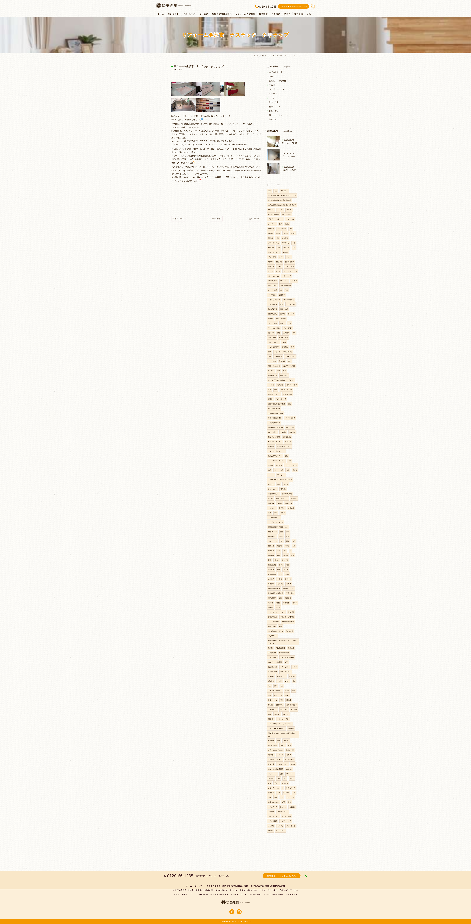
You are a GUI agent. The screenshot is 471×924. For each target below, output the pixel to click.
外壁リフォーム (281, 319)
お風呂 (287, 224)
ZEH (289, 361)
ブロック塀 (272, 257)
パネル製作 (272, 337)
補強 (287, 565)
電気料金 (271, 755)
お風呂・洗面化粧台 (277, 81)
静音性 (270, 705)
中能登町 (279, 262)
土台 (294, 546)
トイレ (272, 98)
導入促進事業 (289, 759)
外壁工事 (286, 247)
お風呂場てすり (291, 705)
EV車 (278, 371)
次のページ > (254, 218)
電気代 (282, 745)
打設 (281, 541)
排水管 (287, 546)
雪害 (269, 352)
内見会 (285, 252)
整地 (278, 333)
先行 (294, 541)
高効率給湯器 (280, 648)
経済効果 (291, 508)
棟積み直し (285, 243)
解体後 (282, 314)
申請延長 (288, 598)
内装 (294, 793)
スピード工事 (290, 826)
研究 (280, 574)
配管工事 (271, 546)
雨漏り (282, 323)
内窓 (286, 290)
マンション (290, 774)
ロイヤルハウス (282, 812)
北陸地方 (271, 579)
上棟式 (279, 266)
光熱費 (283, 513)
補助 (280, 598)
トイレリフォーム (274, 300)
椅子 (286, 662)
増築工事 (282, 295)
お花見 (278, 233)
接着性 (279, 681)
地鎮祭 (270, 262)
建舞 (269, 560)
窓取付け (271, 719)
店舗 (269, 714)
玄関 (287, 470)
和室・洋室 (273, 102)
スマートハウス (290, 356)
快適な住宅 (290, 750)
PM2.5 (288, 700)
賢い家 (270, 498)
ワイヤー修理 (278, 470)
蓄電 (275, 513)
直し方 (270, 271)
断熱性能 (271, 681)
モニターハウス (291, 385)
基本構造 (271, 555)
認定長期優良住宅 (274, 588)
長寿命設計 (272, 536)
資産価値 (283, 489)
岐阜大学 (271, 584)
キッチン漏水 (272, 672)
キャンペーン (272, 774)
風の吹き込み (272, 745)
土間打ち (286, 333)
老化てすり (284, 709)
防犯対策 (286, 793)
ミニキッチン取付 (283, 719)
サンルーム (284, 281)
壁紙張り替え (287, 394)
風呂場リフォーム (274, 394)
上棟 (284, 551)
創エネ (285, 484)
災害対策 (271, 812)
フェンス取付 (272, 304)
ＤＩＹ (294, 667)
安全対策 (285, 783)
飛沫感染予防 (272, 309)
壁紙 (281, 774)
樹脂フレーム (272, 532)
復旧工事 (291, 314)
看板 (275, 797)
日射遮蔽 (294, 498)
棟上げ (285, 555)
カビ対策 (271, 826)
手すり (276, 783)
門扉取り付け (272, 314)
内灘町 (270, 233)
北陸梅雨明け (289, 262)
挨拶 (280, 224)
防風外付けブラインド (275, 427)
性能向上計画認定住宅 (275, 593)
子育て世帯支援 (273, 622)
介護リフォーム (273, 788)
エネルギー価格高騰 (287, 617)
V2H (284, 371)
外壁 (277, 238)
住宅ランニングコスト (275, 750)
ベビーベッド (286, 276)
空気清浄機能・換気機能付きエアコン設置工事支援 (282, 641)
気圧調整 (271, 446)
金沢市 (293, 233)
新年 (292, 347)
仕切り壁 (280, 826)
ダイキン (282, 508)
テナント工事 (272, 821)
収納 (269, 783)
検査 (278, 569)
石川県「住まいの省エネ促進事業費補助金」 (281, 734)
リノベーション (282, 764)
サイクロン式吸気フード (276, 451)
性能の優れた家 (281, 399)
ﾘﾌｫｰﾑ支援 (289, 631)
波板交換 (285, 347)
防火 (293, 691)
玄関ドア (271, 333)
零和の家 (282, 361)
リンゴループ (289, 266)
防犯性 (270, 607)
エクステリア (272, 807)
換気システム (272, 700)
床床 (284, 778)
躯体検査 (285, 560)
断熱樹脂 (286, 603)
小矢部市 (294, 281)
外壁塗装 (271, 247)
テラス (281, 257)
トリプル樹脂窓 (290, 418)
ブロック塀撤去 (288, 300)
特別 (275, 390)
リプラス (280, 755)
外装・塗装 (273, 111)
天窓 (289, 323)
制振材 (287, 695)
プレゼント (281, 475)
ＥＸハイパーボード (275, 691)
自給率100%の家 (289, 366)
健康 (278, 484)
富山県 (285, 233)
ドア (278, 793)
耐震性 (287, 691)
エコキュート (281, 229)
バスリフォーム (273, 276)
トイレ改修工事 (273, 347)
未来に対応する (287, 494)
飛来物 (279, 503)
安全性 (278, 607)
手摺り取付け (272, 285)
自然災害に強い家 (274, 408)
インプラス (272, 295)
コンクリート (272, 541)
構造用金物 (272, 565)
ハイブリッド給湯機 (275, 662)
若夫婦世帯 (272, 598)
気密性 (287, 681)
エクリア (288, 442)
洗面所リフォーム (287, 390)
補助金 (288, 755)
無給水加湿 (288, 503)
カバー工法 (290, 797)
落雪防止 (271, 793)
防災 (289, 404)
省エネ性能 (272, 626)
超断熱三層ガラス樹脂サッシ (278, 527)
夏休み (270, 465)
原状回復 (294, 709)
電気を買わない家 (274, 366)
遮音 (294, 681)
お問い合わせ (286, 214)
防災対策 (271, 503)
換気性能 (292, 432)
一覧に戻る (216, 218)
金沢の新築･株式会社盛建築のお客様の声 (282, 205)
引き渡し (277, 714)
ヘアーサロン (284, 667)
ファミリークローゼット (276, 728)
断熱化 (270, 603)
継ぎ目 (281, 565)
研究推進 (288, 579)
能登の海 (279, 465)
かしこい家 (290, 427)
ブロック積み (287, 328)
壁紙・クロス (274, 106)
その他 (272, 85)
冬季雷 (279, 579)
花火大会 (280, 385)
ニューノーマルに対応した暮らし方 (280, 480)
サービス (271, 210)
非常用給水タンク (274, 423)
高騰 (289, 745)
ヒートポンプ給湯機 (287, 657)
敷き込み (271, 551)
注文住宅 (271, 764)
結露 (275, 686)
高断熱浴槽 (272, 653)
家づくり (283, 807)
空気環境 (283, 432)
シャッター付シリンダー (276, 612)
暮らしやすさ (280, 831)
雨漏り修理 (284, 309)
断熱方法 (292, 676)
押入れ (270, 831)
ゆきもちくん (290, 788)
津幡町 (270, 319)
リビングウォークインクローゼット (280, 724)
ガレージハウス (273, 342)
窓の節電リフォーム (275, 759)
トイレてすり (272, 709)
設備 (287, 541)
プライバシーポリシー (275, 219)
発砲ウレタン (281, 676)
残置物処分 (284, 375)
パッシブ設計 (272, 432)
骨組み (276, 560)
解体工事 (285, 238)
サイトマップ (291, 894)
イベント (271, 385)
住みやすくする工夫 (275, 442)
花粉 (269, 356)
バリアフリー (272, 636)
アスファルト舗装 (274, 328)
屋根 (278, 247)
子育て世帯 (290, 593)
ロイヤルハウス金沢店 (275, 769)
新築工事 (273, 119)
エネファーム (272, 657)
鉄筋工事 (291, 728)
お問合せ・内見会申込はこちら (293, 6)
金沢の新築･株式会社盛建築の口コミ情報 (282, 195)
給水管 (279, 546)
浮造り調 (291, 612)
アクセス (289, 210)
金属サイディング (274, 252)
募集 (269, 390)
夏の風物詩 (287, 437)
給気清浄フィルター (275, 456)
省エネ (288, 584)
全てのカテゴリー (276, 72)
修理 (269, 470)
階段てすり (279, 705)
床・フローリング (276, 115)
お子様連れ (278, 356)
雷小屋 (285, 569)
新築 (275, 191)
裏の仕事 (271, 569)
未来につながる (273, 494)
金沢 (269, 191)
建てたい (271, 484)
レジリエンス (272, 489)
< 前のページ (178, 218)
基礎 (278, 551)
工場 (282, 797)
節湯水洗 (291, 648)
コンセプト (284, 191)
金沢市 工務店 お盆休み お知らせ (281, 380)
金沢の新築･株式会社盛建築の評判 (279, 200)
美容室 (295, 470)
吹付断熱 (271, 676)
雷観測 (287, 574)
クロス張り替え (273, 243)
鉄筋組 (281, 536)
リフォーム (290, 219)
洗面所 (292, 778)
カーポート (272, 224)
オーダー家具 (272, 290)
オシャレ (271, 475)
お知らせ (273, 76)
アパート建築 (283, 337)
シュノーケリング (291, 465)
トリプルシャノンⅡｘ (275, 522)
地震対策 (292, 807)
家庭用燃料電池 (284, 653)
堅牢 (281, 532)
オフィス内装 (286, 816)
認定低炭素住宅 (288, 588)
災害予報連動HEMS (274, 418)
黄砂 (281, 700)
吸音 (269, 686)
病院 (281, 304)
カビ (282, 686)
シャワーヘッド (285, 821)
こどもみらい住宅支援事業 (283, 352)
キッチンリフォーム (290, 271)
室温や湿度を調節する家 (276, 404)
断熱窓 (270, 648)
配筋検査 (271, 740)
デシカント (272, 508)
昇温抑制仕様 (272, 617)
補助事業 (280, 584)
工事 (293, 243)
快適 (289, 461)
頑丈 (287, 532)
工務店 (270, 238)
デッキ (288, 257)
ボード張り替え (285, 672)
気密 (269, 695)
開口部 (278, 603)
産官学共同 (272, 574)
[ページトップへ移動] (304, 875)
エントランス (290, 304)
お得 (294, 247)
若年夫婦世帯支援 (288, 622)
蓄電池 (270, 399)
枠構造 (295, 603)
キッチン (273, 93)
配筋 (287, 536)
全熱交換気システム (284, 446)
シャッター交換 (285, 285)
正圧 (286, 456)
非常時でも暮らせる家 (275, 413)
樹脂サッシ (278, 695)
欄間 (294, 333)
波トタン (286, 740)
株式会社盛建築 (273, 214)
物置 (283, 802)
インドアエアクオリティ (276, 461)
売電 (269, 513)
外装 (269, 797)
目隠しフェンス (273, 802)
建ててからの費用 (274, 437)
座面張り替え (272, 667)
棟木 (278, 555)
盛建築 (293, 764)
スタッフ (280, 210)
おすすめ (271, 229)
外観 (289, 802)
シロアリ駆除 (272, 323)
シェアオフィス (273, 816)
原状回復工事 (272, 375)
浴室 (278, 778)
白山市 (284, 342)
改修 (280, 626)
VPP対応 (271, 371)
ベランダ (286, 714)
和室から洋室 (272, 281)
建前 (292, 555)
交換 (290, 229)
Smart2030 (272, 361)
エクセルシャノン (274, 517)
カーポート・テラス (277, 89)
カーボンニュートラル (275, 631)
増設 (278, 740)
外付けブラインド (282, 498)
